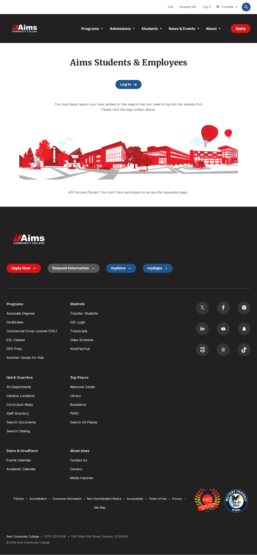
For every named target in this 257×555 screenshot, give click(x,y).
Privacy (177, 498)
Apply (241, 28)
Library (75, 396)
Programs (90, 29)
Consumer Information (67, 498)
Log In (125, 84)
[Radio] (202, 349)
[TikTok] (244, 349)
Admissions (120, 29)
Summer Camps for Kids (25, 358)
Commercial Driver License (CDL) (31, 331)
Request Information (70, 268)
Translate (227, 6)
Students (150, 29)
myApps (155, 268)
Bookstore (78, 405)
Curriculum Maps (19, 405)
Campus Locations (20, 396)
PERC (74, 413)
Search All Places (83, 422)
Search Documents (21, 422)
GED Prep (14, 349)
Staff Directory (17, 413)
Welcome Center (82, 387)
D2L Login (77, 322)
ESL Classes (15, 340)
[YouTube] (223, 328)
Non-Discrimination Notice (104, 498)
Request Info (188, 6)
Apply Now (20, 268)
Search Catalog (18, 431)
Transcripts (78, 331)
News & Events (182, 29)
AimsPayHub (80, 349)
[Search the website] (246, 7)
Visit (170, 6)
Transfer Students (84, 313)
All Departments (18, 387)
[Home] (24, 28)
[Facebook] (223, 308)
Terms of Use (158, 498)
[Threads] (223, 349)
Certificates (14, 322)
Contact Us (78, 460)
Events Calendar (18, 460)
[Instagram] (244, 308)
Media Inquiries (81, 478)
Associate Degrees (20, 313)
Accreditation (38, 498)
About (211, 29)
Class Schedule (81, 340)
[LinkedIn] (202, 328)
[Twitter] (202, 308)
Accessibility (135, 498)
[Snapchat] (244, 328)
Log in (207, 6)
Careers (76, 469)
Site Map (100, 507)
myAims (118, 268)
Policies (19, 498)
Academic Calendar (21, 469)
